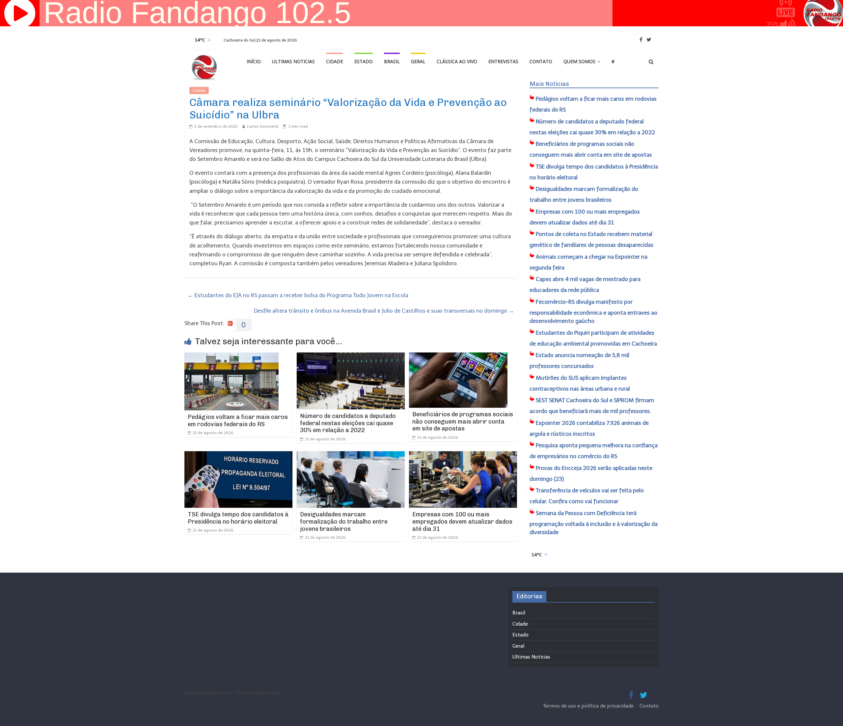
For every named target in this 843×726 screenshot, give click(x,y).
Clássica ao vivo (457, 61)
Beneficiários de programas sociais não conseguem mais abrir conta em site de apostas (462, 421)
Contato (541, 61)
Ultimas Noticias (293, 61)
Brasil (392, 61)
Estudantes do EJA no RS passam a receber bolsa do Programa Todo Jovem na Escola (298, 295)
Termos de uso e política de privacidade (589, 706)
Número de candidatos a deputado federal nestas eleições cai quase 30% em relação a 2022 (348, 423)
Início (254, 61)
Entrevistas (503, 61)
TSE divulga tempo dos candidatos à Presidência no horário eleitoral (238, 518)
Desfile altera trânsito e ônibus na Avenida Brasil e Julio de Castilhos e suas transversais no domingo (384, 310)
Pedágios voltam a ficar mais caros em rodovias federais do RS (238, 420)
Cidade (334, 61)
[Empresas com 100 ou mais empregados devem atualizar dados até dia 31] (463, 455)
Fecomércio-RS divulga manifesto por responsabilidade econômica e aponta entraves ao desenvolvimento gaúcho (593, 311)
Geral (418, 61)
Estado (363, 61)
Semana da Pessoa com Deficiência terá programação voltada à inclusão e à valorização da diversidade (594, 523)
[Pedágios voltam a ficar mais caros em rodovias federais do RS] (231, 356)
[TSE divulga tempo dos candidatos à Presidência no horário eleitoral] (238, 455)
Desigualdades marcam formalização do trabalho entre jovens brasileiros (344, 521)
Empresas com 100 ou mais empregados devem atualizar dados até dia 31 (462, 521)
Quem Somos (579, 61)
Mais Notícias (549, 84)
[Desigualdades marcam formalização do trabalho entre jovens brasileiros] (351, 455)
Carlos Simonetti (262, 126)
